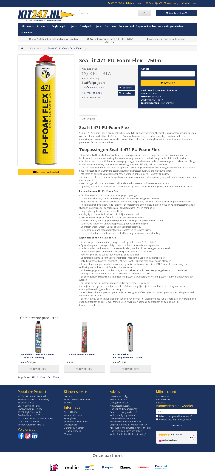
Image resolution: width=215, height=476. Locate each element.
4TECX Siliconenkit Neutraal (32, 396)
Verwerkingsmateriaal (170, 26)
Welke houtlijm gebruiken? (123, 415)
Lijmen (98, 26)
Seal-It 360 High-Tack (29, 405)
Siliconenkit (28, 26)
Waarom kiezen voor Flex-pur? (125, 421)
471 (33, 377)
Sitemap (68, 402)
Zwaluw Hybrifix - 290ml (30, 408)
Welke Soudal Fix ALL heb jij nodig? (128, 434)
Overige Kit (86, 26)
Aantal (145, 68)
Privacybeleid (70, 418)
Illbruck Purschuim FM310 (31, 424)
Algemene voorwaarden (76, 421)
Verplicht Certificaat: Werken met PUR (129, 424)
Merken (68, 434)
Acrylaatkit (43, 26)
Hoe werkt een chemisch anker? (126, 430)
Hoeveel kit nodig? (119, 396)
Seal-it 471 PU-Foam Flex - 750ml (65, 48)
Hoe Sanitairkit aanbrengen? (124, 408)
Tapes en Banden (146, 26)
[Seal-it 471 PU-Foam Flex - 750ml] (45, 110)
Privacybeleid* (184, 419)
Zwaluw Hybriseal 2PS (29, 415)
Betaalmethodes (72, 430)
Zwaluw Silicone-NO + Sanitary (33, 399)
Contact (68, 396)
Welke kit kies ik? (118, 399)
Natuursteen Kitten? (120, 405)
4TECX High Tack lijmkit (30, 412)
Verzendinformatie (73, 415)
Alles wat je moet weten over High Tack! (130, 427)
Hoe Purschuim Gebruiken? (123, 418)
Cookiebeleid (70, 424)
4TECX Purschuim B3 (28, 421)
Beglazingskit (60, 26)
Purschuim (110, 26)
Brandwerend (126, 26)
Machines (26, 32)
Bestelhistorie (163, 399)
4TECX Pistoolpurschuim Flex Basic (36, 418)
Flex (50, 377)
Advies (115, 391)
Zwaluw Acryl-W (26, 402)
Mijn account (162, 396)
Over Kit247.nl (71, 412)
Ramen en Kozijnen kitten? (123, 412)
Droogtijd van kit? (119, 402)
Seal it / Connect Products (162, 90)
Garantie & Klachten (74, 427)
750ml (56, 377)
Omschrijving (88, 118)
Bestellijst (161, 402)
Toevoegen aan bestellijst (47, 172)
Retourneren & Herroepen (77, 399)
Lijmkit (74, 26)
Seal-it (27, 377)
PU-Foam (41, 377)
